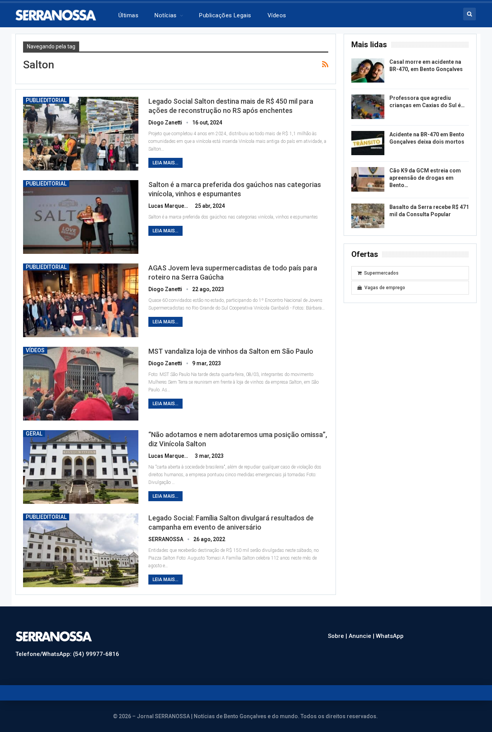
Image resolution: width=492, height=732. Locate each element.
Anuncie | (362, 636)
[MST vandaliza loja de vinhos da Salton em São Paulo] (80, 384)
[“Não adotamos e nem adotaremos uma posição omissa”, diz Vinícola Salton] (80, 467)
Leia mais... (165, 163)
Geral (34, 434)
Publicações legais (225, 15)
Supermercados (381, 273)
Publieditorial (46, 100)
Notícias (166, 15)
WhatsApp (390, 636)
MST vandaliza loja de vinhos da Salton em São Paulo (230, 351)
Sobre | (338, 636)
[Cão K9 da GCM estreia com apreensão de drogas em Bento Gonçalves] (367, 179)
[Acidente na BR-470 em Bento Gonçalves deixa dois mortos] (367, 143)
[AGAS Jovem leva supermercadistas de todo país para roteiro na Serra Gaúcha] (80, 300)
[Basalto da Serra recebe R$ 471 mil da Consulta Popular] (367, 216)
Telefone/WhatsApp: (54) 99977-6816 (67, 654)
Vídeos (277, 15)
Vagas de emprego (384, 287)
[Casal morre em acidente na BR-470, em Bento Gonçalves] (367, 70)
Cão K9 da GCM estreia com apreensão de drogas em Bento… (425, 177)
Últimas (128, 15)
